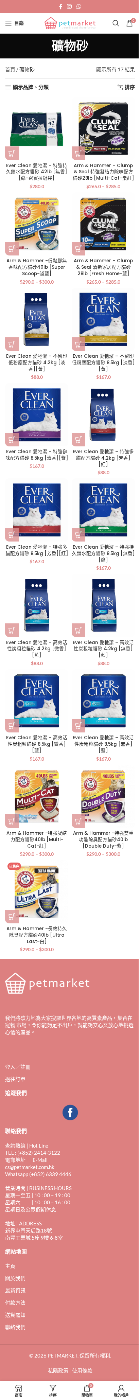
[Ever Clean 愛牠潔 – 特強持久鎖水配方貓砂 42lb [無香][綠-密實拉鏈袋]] (36, 128)
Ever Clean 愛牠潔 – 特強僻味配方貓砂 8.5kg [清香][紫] (36, 454)
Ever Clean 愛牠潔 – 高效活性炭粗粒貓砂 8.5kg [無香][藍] (103, 744)
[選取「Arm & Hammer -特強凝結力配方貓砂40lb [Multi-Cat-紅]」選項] (12, 821)
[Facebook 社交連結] (61, 6)
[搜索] (116, 23)
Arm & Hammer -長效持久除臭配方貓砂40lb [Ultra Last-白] (36, 935)
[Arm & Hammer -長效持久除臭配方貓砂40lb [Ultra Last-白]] (36, 891)
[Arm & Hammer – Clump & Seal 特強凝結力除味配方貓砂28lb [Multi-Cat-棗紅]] (103, 128)
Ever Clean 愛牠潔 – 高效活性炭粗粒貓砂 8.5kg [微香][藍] (36, 744)
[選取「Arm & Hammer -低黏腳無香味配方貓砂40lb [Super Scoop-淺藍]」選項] (12, 248)
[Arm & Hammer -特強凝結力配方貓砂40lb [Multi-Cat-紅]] (36, 796)
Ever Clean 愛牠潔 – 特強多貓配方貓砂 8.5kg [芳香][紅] (36, 550)
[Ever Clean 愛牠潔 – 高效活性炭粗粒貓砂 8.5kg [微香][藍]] (36, 700)
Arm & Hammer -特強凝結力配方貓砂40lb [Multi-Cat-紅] (36, 839)
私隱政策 (58, 1370)
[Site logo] (70, 22)
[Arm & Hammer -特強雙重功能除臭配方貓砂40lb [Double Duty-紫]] (103, 796)
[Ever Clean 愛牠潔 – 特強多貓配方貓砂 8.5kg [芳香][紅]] (36, 510)
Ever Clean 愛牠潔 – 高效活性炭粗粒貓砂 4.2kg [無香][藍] (103, 649)
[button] (12, 153)
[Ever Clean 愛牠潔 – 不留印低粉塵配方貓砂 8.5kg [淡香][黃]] (103, 319)
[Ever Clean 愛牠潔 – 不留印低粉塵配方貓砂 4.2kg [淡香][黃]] (36, 319)
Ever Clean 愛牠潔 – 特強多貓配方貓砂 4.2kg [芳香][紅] (103, 458)
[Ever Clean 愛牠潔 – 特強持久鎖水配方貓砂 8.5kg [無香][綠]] (103, 510)
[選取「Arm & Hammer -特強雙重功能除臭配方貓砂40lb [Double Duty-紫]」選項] (78, 821)
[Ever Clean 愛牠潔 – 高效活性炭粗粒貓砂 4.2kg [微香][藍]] (36, 605)
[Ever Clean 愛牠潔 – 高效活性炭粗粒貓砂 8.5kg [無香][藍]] (103, 700)
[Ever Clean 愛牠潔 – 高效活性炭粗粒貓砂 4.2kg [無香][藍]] (103, 605)
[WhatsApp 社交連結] (78, 6)
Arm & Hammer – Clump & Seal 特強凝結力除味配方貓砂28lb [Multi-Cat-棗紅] (103, 172)
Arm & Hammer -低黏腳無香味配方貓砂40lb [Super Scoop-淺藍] (36, 267)
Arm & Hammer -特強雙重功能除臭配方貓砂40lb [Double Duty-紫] (103, 839)
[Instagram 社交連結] (69, 6)
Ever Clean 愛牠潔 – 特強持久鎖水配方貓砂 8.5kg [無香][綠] (103, 553)
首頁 (10, 69)
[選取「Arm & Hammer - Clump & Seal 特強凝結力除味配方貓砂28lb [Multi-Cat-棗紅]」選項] (78, 153)
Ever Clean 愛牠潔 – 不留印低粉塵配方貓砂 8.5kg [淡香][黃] (103, 362)
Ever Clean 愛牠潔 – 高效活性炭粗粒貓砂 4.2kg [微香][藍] (36, 649)
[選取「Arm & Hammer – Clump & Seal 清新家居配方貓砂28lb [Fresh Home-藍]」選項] (78, 248)
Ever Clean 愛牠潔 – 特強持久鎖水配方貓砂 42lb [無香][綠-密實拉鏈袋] (36, 172)
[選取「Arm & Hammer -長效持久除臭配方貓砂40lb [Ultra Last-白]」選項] (12, 916)
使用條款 (82, 1370)
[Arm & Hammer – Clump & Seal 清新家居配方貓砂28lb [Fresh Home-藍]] (103, 223)
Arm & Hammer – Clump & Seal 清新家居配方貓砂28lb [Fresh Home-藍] (103, 267)
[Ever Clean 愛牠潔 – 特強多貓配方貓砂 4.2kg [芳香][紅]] (103, 414)
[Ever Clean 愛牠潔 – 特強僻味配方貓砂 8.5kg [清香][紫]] (36, 414)
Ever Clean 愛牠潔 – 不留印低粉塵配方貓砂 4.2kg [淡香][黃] (36, 362)
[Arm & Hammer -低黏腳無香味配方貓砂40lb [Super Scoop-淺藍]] (36, 223)
